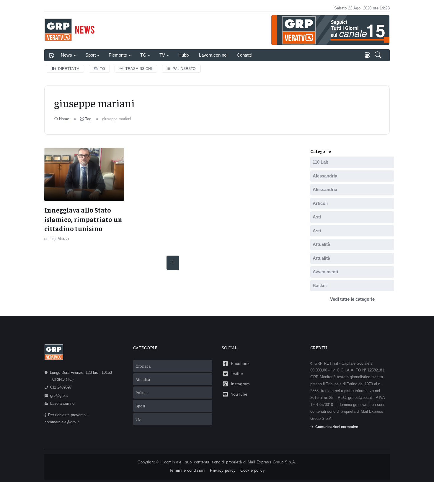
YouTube (239, 394)
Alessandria (325, 175)
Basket (320, 285)
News (66, 54)
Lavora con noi (213, 54)
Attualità (321, 244)
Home (64, 119)
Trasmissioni (138, 69)
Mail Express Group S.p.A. (272, 462)
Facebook (240, 363)
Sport (90, 54)
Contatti (244, 54)
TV (162, 54)
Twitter (237, 373)
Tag (88, 119)
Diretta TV (68, 69)
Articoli (320, 203)
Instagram (240, 383)
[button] (378, 55)
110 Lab (320, 161)
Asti (317, 216)
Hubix (184, 54)
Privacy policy (223, 470)
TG (143, 54)
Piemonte (118, 54)
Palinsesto (184, 69)
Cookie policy (252, 470)
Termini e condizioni (187, 470)
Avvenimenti (325, 271)
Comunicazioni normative (336, 427)
